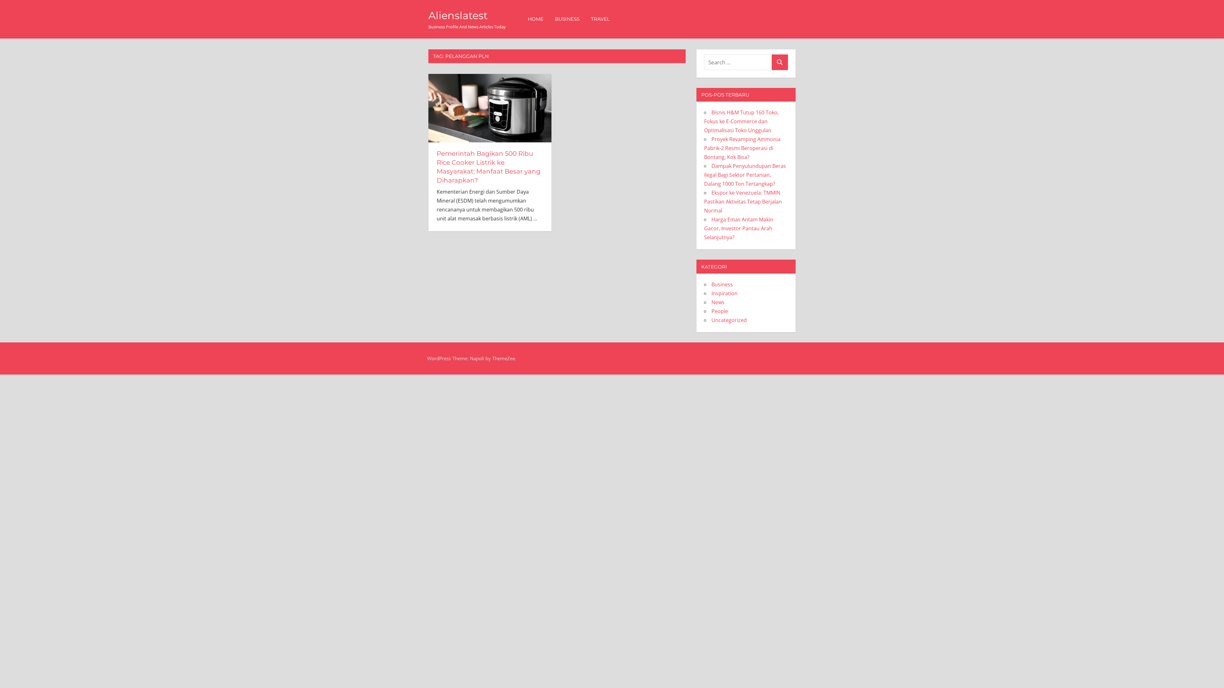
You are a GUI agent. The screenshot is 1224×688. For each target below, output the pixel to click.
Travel (600, 19)
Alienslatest (458, 15)
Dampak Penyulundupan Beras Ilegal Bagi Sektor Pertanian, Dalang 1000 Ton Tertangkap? (745, 174)
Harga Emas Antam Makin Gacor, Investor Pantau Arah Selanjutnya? (738, 228)
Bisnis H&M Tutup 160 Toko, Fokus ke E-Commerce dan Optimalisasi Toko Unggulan (741, 121)
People (719, 311)
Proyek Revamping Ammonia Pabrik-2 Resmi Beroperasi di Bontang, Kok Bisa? (742, 148)
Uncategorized (729, 320)
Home (535, 19)
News (718, 302)
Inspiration (724, 293)
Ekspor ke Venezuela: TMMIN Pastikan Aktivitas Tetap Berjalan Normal (743, 201)
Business (567, 19)
